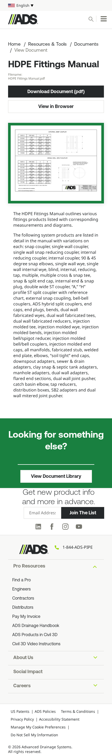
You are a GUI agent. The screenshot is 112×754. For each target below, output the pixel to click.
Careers (22, 686)
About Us (23, 658)
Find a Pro (21, 580)
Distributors (22, 608)
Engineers (21, 589)
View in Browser (56, 106)
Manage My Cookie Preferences (38, 727)
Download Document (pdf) (56, 91)
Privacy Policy (22, 719)
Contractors (23, 598)
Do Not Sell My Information (34, 734)
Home (14, 44)
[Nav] (104, 18)
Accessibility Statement (59, 719)
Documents (86, 44)
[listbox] (56, 5)
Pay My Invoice (26, 617)
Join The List (83, 513)
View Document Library (56, 476)
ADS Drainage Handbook (35, 626)
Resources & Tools (47, 44)
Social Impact (27, 672)
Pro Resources (29, 566)
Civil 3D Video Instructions (36, 644)
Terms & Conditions (78, 711)
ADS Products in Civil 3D (35, 635)
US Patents (20, 711)
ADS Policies (45, 711)
